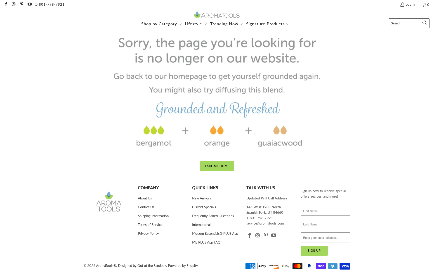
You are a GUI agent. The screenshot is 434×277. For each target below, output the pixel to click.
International (201, 225)
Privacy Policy (148, 233)
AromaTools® (106, 265)
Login (410, 4)
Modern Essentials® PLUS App (215, 233)
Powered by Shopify (183, 265)
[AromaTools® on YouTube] (29, 4)
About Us (145, 198)
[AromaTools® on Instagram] (13, 4)
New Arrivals (201, 198)
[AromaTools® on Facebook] (5, 4)
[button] (161, 24)
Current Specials (204, 207)
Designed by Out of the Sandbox (142, 265)
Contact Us (146, 207)
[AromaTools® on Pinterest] (21, 4)
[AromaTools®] (217, 14)
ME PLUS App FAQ (206, 242)
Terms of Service (150, 225)
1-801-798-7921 (50, 4)
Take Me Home (217, 166)
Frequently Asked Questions (213, 216)
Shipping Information (153, 216)
